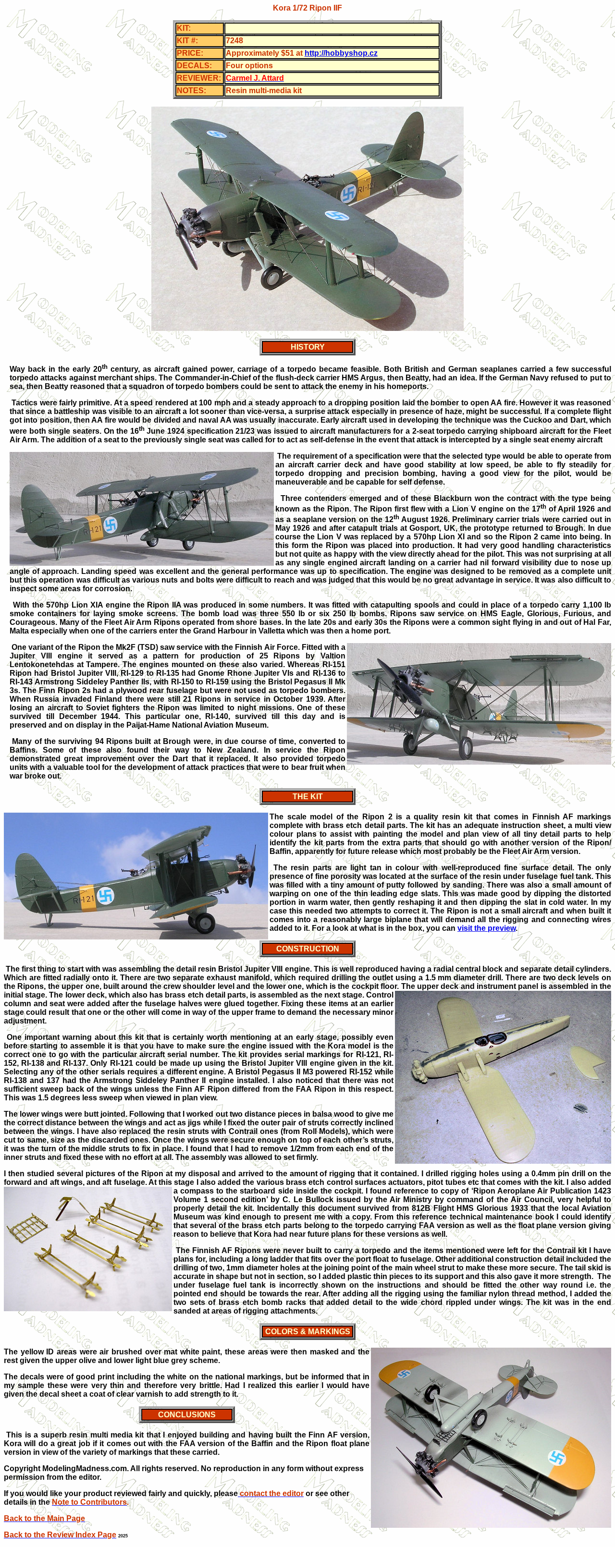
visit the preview (486, 928)
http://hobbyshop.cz (341, 53)
